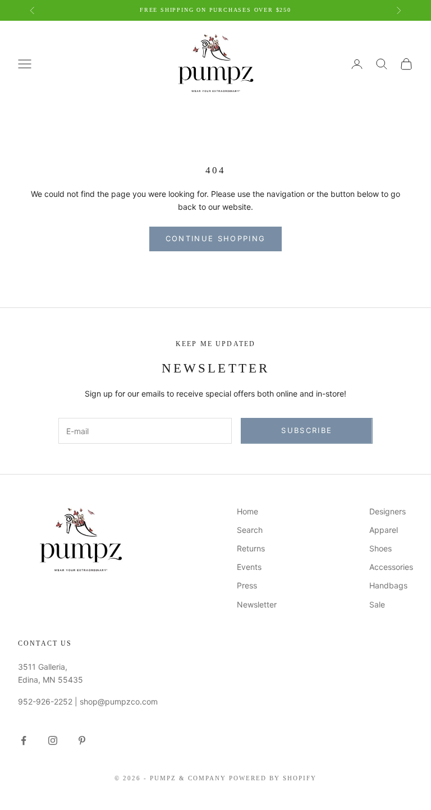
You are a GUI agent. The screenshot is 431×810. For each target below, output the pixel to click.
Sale (377, 604)
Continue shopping (216, 238)
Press (247, 585)
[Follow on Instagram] (52, 740)
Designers (387, 511)
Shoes (380, 548)
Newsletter (257, 604)
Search (250, 530)
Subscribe (306, 430)
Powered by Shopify (273, 778)
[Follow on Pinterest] (82, 740)
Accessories (391, 567)
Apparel (383, 530)
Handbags (388, 585)
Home (247, 511)
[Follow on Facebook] (23, 740)
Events (249, 567)
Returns (251, 548)
